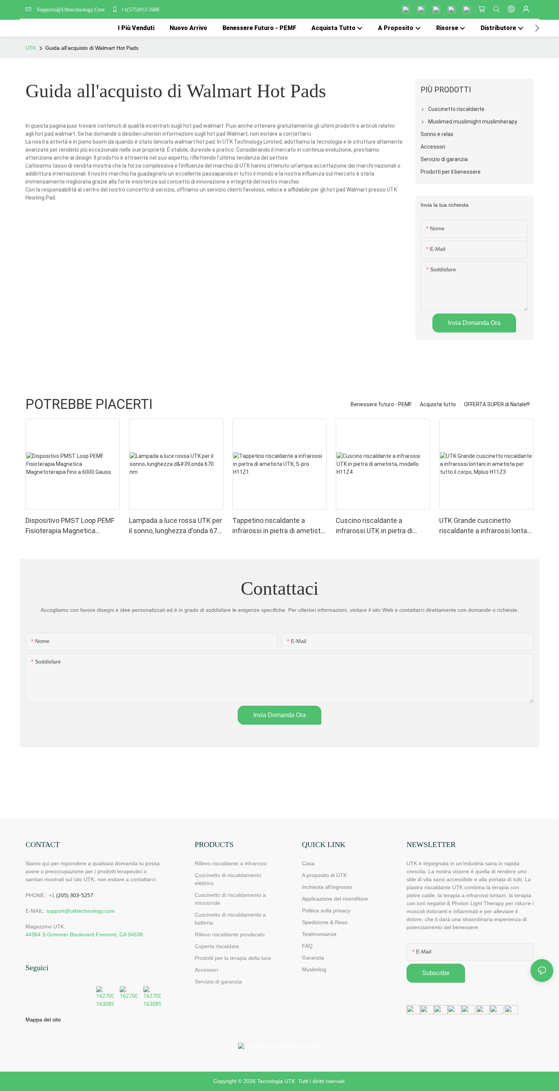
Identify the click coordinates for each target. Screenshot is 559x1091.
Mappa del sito (43, 1020)
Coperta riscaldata (217, 946)
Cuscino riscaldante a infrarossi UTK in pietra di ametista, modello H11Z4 (374, 526)
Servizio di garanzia (220, 982)
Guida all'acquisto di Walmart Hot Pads (91, 48)
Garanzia (313, 958)
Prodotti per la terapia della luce (233, 958)
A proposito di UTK (324, 875)
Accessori (206, 970)
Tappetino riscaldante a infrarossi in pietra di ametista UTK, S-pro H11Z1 (278, 526)
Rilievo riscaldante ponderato (230, 934)
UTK (30, 48)
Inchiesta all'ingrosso (327, 887)
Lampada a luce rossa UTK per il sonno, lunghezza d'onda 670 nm (175, 526)
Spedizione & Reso (325, 922)
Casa (308, 863)
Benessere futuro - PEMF (381, 404)
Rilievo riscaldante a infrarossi (231, 863)
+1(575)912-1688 (139, 10)
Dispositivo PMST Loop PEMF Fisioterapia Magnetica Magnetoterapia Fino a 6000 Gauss (69, 526)
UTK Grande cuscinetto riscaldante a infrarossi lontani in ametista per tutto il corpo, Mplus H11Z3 (485, 526)
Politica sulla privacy (326, 910)
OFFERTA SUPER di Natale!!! (497, 404)
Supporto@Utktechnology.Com (72, 10)
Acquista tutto (438, 404)
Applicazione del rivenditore (335, 899)
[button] (537, 28)
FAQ (307, 946)
